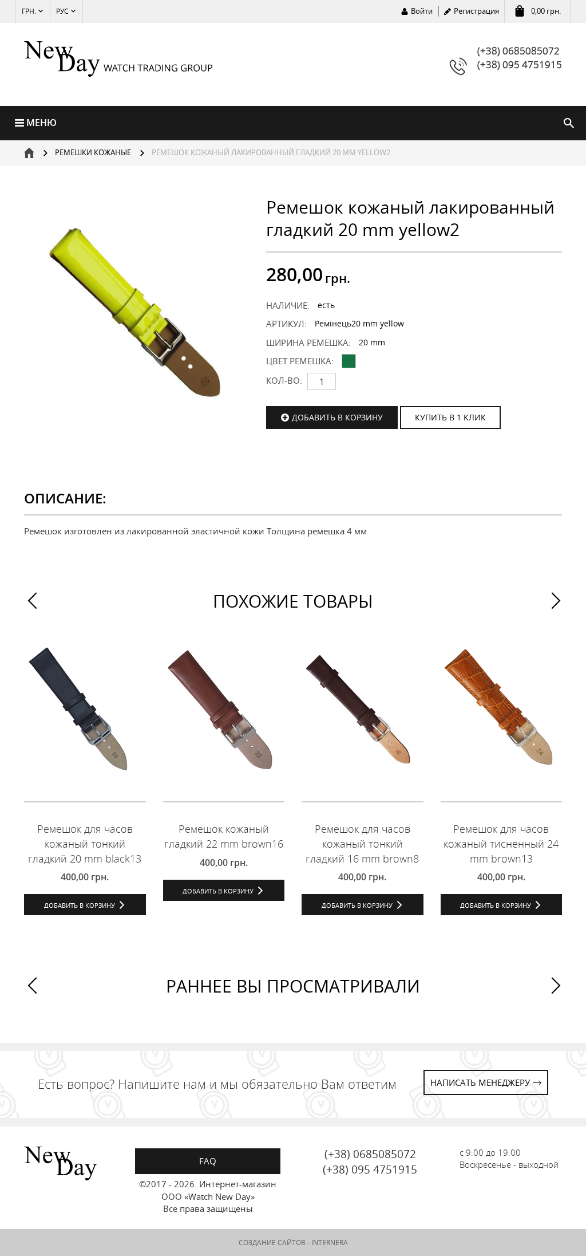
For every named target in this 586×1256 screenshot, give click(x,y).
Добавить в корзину (337, 417)
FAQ (207, 1161)
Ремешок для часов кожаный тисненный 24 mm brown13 (501, 843)
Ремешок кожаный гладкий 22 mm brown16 (223, 836)
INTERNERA (329, 1242)
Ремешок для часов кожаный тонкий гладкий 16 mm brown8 (362, 843)
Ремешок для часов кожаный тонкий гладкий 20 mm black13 (84, 843)
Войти (422, 11)
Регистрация (476, 11)
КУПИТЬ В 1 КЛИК (450, 417)
